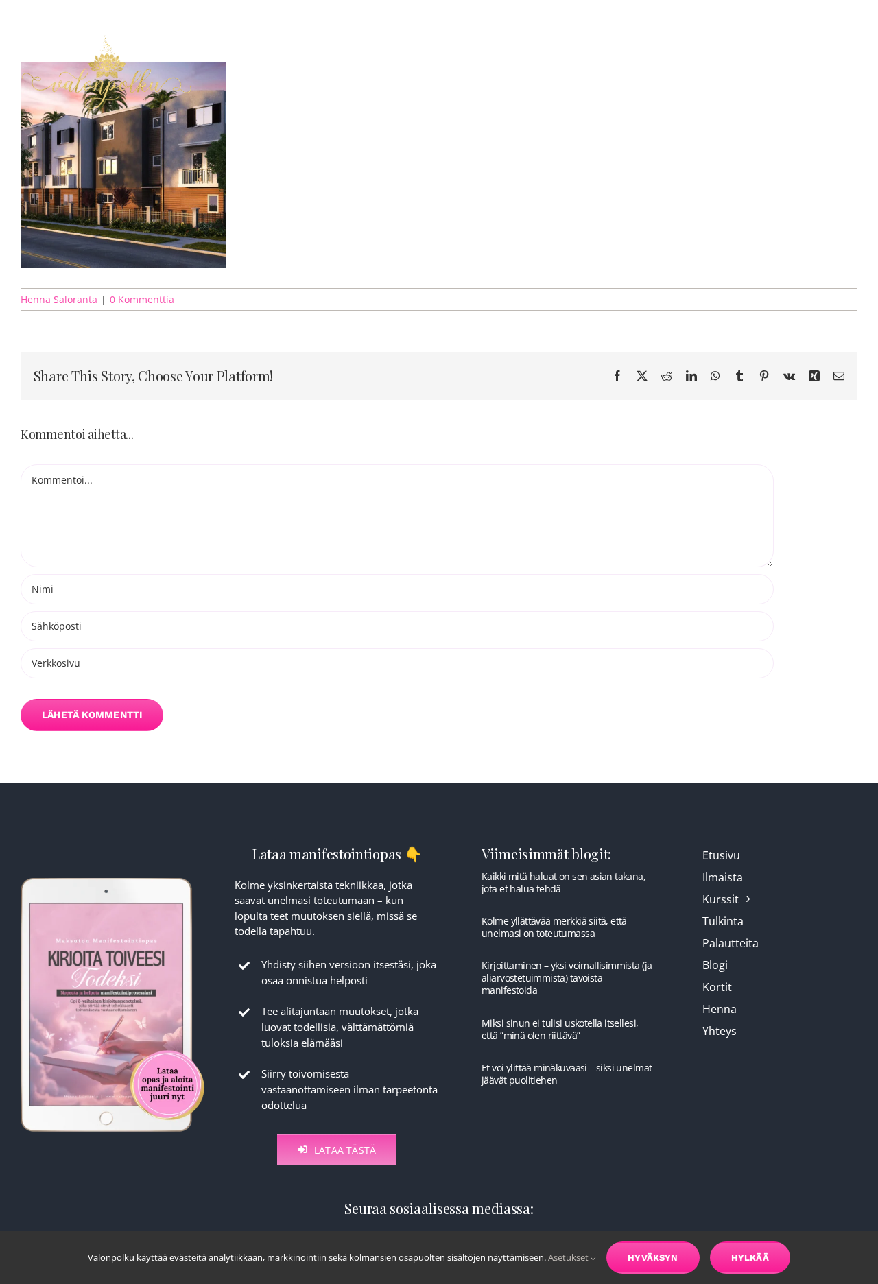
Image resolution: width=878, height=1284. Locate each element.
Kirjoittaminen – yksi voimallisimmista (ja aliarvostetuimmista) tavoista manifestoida (567, 978)
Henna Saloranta (59, 299)
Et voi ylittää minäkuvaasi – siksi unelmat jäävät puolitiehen (567, 1073)
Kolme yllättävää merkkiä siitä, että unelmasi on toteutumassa (554, 927)
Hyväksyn (653, 1257)
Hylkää (750, 1257)
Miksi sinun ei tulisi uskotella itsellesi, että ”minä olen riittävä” (560, 1029)
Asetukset (569, 1257)
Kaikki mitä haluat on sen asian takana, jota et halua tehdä (563, 882)
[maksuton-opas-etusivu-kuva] (112, 876)
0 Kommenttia (142, 299)
